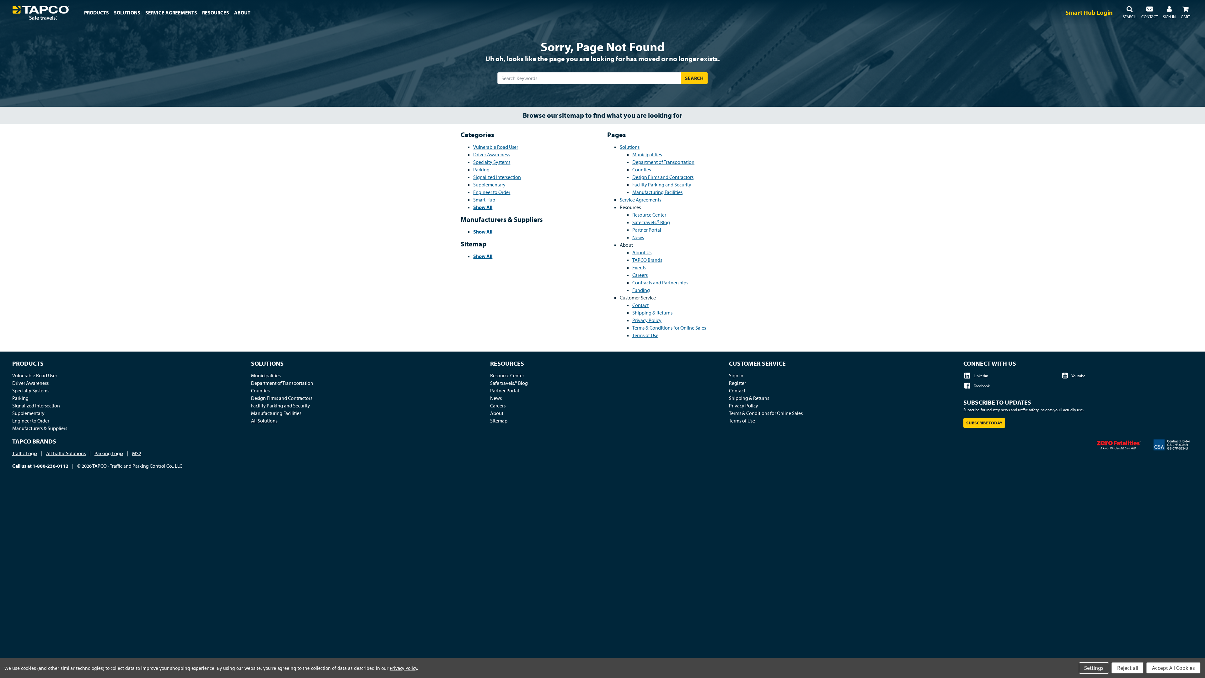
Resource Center (649, 215)
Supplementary (489, 184)
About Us (641, 252)
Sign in (736, 375)
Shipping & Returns (652, 312)
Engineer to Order (491, 192)
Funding (641, 290)
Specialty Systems (491, 162)
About (496, 413)
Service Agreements (640, 199)
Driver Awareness (491, 154)
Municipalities (647, 154)
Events (639, 267)
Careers (640, 275)
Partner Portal (646, 230)
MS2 (136, 453)
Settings (1094, 668)
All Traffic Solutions (66, 453)
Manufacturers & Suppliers (39, 428)
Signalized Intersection (497, 177)
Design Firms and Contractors (663, 177)
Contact (640, 305)
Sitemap (498, 420)
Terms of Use (645, 335)
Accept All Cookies (1173, 668)
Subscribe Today (984, 423)
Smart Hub (484, 199)
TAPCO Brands (647, 260)
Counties (641, 169)
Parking (481, 169)
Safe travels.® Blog (651, 222)
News (638, 237)
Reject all (1127, 668)
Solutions (630, 147)
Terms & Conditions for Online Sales (669, 328)
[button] (1129, 13)
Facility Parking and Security (661, 184)
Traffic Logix (24, 453)
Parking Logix (108, 453)
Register (737, 383)
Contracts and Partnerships (660, 282)
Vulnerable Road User (495, 147)
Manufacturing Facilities (657, 192)
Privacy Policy (646, 320)
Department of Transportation (663, 162)
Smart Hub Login (1089, 12)
